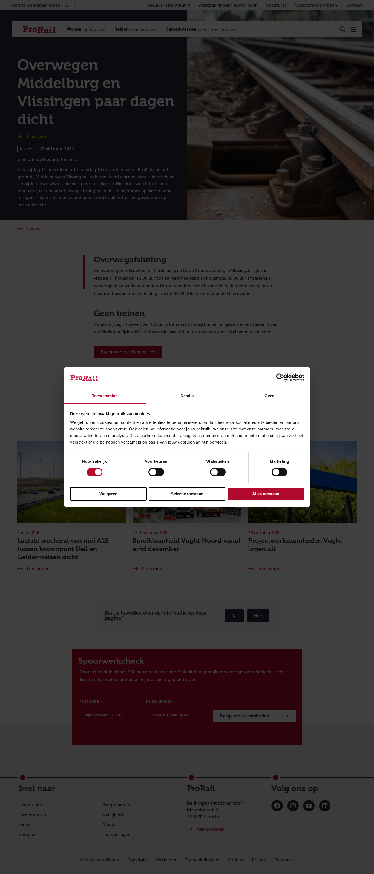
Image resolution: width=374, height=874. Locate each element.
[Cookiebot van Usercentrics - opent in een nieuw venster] (280, 377)
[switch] (156, 472)
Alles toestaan (265, 494)
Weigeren (108, 494)
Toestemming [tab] (105, 395)
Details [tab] (187, 395)
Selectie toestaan (187, 494)
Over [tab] (269, 395)
